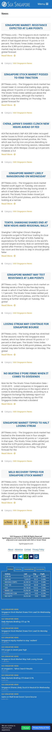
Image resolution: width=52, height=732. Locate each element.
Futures (18, 569)
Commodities (29, 569)
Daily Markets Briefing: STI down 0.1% (17, 678)
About (10, 549)
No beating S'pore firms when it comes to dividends (26, 375)
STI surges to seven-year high (14, 649)
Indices (10, 569)
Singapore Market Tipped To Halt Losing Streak (26, 424)
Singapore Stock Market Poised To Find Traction (26, 76)
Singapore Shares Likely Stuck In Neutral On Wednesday (25, 687)
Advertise (19, 549)
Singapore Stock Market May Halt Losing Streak (21, 659)
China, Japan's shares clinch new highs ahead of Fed (26, 125)
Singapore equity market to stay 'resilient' (19, 640)
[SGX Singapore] (26, 4)
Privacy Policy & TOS (41, 728)
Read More (6, 55)
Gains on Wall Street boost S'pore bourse (19, 696)
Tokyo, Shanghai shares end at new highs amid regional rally (26, 224)
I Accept (26, 728)
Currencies (40, 569)
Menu (42, 4)
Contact (27, 549)
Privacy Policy (38, 549)
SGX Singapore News (22, 63)
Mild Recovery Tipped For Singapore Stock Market (26, 473)
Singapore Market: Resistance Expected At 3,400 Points (26, 26)
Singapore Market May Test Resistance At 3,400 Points (26, 276)
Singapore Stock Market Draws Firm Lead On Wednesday (25, 612)
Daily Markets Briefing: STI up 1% (15, 621)
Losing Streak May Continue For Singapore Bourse (26, 325)
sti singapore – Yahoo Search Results (16, 668)
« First (8, 522)
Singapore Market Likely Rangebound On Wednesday (26, 174)
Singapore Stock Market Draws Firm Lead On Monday (24, 631)
